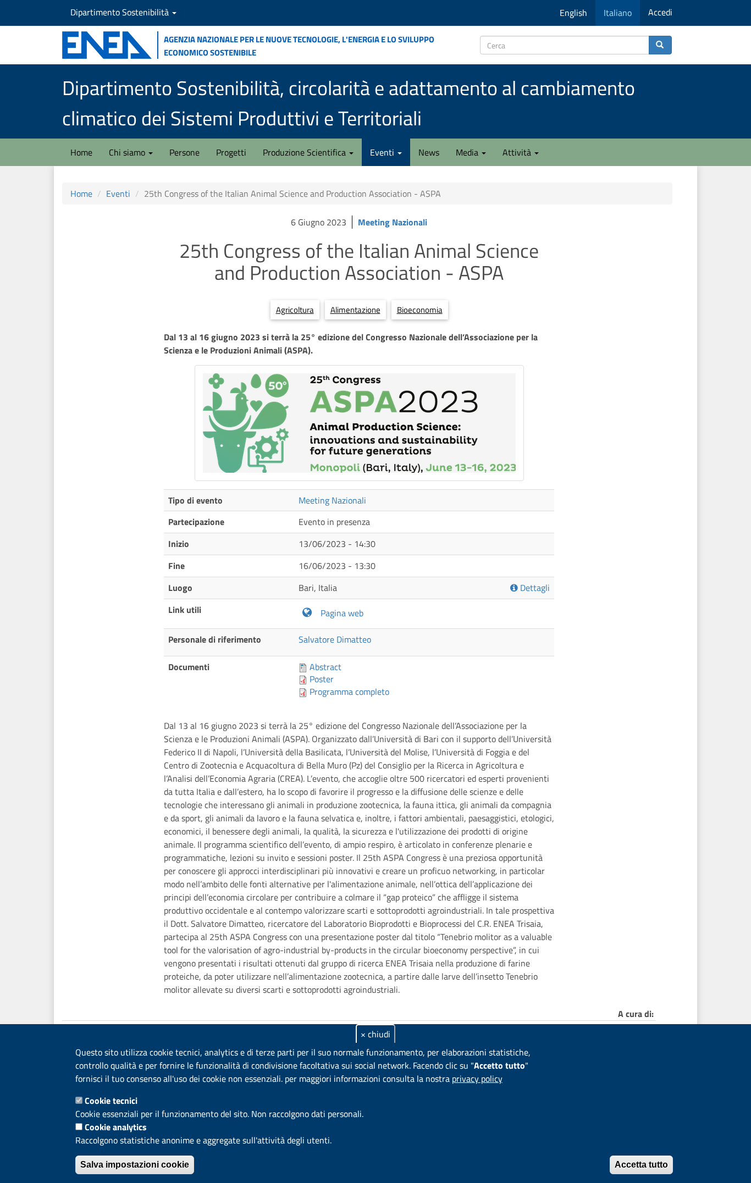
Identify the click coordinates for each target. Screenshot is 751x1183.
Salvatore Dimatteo (335, 639)
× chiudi (375, 1034)
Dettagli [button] (534, 588)
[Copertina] (359, 423)
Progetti (231, 152)
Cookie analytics (116, 1127)
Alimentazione (355, 309)
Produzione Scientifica (305, 152)
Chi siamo (128, 152)
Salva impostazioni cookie (134, 1164)
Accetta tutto (641, 1164)
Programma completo (349, 691)
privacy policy (477, 1078)
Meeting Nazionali (392, 222)
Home (81, 152)
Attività (517, 152)
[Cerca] (660, 45)
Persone (184, 152)
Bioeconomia (420, 309)
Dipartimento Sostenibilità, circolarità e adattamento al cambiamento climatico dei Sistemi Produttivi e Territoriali (348, 103)
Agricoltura (295, 309)
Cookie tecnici (111, 1100)
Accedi (660, 12)
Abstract (325, 666)
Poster (322, 679)
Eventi (383, 152)
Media (468, 152)
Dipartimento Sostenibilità (120, 12)
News (428, 152)
